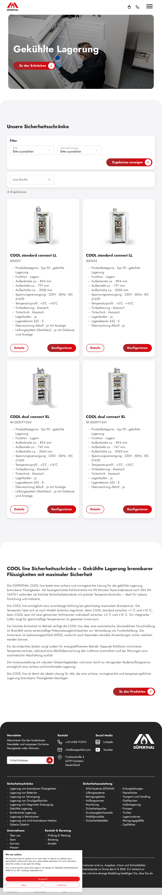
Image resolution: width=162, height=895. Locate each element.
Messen (14, 847)
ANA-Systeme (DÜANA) (100, 789)
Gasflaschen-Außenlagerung (132, 803)
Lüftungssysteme (95, 793)
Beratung (53, 840)
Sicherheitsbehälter (97, 821)
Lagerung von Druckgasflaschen (28, 801)
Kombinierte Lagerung (23, 813)
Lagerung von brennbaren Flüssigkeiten (33, 789)
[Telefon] (137, 7)
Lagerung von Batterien (23, 793)
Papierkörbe (130, 793)
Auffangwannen (95, 801)
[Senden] (49, 760)
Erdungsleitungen (133, 789)
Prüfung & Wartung (59, 835)
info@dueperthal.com (78, 750)
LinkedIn (108, 742)
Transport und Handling (136, 797)
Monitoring (92, 805)
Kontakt (52, 843)
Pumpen (127, 808)
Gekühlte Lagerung (21, 808)
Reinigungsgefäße (133, 821)
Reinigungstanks (95, 797)
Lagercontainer (131, 817)
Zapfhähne (129, 824)
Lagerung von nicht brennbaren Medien (33, 821)
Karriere (14, 843)
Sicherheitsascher (96, 808)
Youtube (108, 750)
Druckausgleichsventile (99, 813)
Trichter (127, 813)
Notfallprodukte (95, 817)
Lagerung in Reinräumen (24, 817)
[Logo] (13, 7)
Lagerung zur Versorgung (25, 797)
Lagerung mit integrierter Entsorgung (31, 805)
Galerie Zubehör (19, 824)
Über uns (15, 835)
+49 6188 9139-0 (75, 742)
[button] (141, 6)
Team (13, 840)
